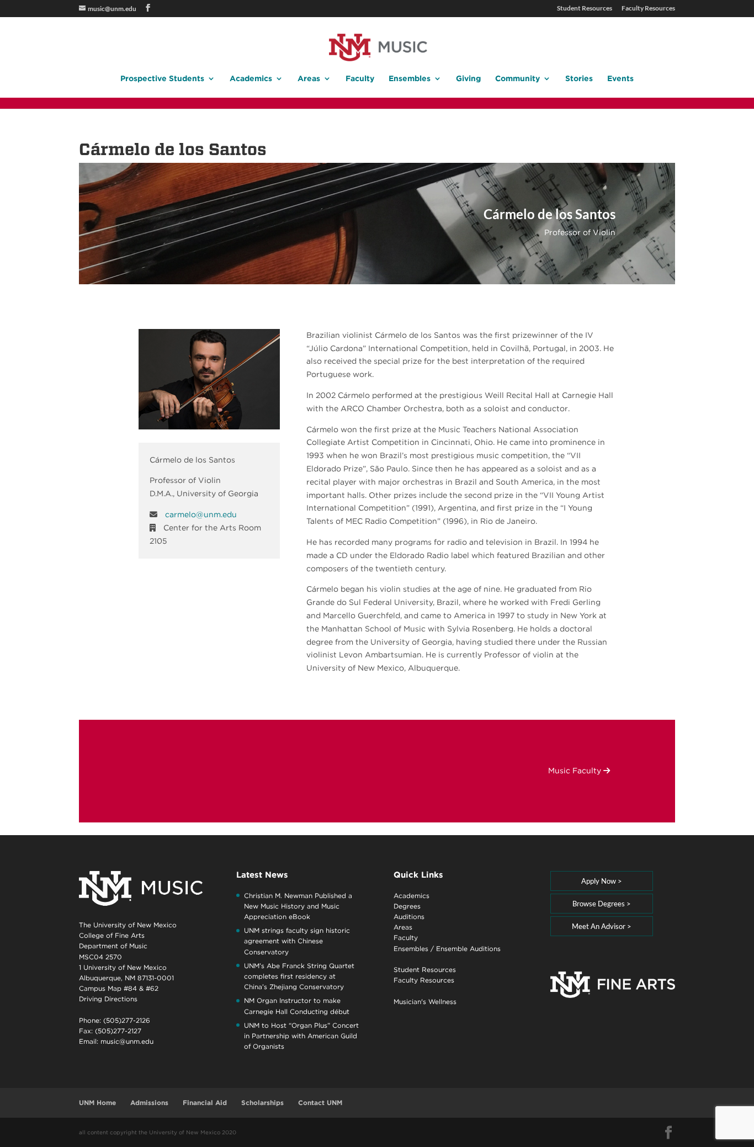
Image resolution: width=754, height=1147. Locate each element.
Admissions (149, 1102)
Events (620, 79)
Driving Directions (108, 999)
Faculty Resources (648, 8)
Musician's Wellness (425, 1001)
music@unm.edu (126, 1041)
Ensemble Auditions (468, 948)
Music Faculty (575, 770)
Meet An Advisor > (601, 926)
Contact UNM (320, 1102)
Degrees (407, 906)
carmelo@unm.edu (201, 514)
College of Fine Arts (112, 935)
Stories (579, 79)
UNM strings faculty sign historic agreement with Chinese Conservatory (297, 940)
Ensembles (410, 79)
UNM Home (97, 1102)
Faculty (360, 79)
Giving (468, 79)
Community (517, 79)
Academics (251, 79)
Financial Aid (205, 1102)
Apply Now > (601, 881)
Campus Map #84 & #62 (118, 988)
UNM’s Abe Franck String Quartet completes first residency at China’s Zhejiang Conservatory (299, 976)
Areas (309, 79)
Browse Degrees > (601, 903)
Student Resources (584, 8)
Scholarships (262, 1102)
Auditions (409, 916)
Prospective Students (162, 79)
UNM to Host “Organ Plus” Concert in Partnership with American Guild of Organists (301, 1035)
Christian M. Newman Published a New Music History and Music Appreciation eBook (298, 906)
